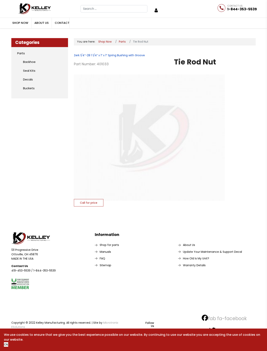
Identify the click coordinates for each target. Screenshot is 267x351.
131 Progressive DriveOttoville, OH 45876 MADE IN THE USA (24, 254)
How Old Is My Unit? (196, 258)
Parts (21, 53)
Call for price (88, 203)
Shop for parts (109, 245)
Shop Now (20, 23)
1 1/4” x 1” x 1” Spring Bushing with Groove (117, 55)
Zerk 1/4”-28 (82, 55)
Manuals (105, 252)
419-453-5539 (20, 270)
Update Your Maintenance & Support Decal (212, 252)
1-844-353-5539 (242, 9)
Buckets (29, 88)
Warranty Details (194, 265)
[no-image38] (149, 137)
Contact (62, 23)
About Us (41, 23)
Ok (6, 344)
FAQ (102, 258)
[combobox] (114, 9)
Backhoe (29, 62)
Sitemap (105, 265)
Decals (28, 79)
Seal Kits (29, 71)
